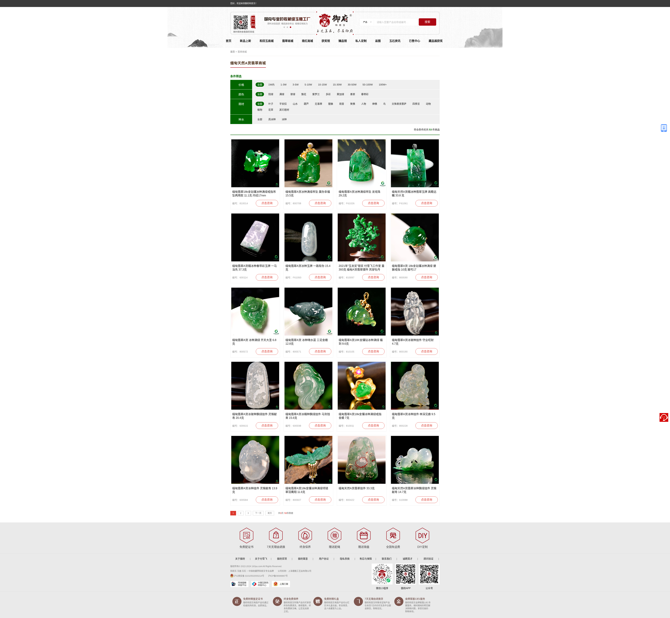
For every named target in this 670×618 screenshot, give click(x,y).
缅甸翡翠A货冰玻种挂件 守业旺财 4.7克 (413, 342)
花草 (270, 109)
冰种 (284, 119)
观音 (341, 103)
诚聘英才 (407, 558)
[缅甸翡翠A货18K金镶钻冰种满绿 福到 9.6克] (362, 312)
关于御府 (240, 558)
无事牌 (318, 103)
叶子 (270, 103)
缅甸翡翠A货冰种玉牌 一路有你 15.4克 (307, 267)
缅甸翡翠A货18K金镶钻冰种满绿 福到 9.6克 (361, 342)
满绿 (281, 94)
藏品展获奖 (436, 40)
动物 (428, 103)
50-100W (368, 84)
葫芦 (306, 103)
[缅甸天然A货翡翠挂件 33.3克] (362, 460)
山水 (295, 103)
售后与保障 (366, 558)
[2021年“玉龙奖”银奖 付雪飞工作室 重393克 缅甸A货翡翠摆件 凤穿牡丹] (362, 237)
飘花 (303, 94)
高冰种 (272, 119)
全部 (259, 84)
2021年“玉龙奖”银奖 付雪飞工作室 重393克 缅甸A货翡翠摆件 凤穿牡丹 (361, 267)
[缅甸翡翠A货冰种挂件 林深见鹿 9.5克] (415, 386)
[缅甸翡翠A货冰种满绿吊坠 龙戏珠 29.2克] (362, 163)
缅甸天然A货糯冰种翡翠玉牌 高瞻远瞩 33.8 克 (414, 193)
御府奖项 (282, 558)
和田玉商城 (267, 40)
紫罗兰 (316, 94)
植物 (259, 109)
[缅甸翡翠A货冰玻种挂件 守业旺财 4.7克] (415, 312)
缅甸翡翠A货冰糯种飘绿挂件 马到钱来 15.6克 (307, 416)
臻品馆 (342, 40)
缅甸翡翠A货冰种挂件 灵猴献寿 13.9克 (254, 490)
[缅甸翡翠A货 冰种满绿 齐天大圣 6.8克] (255, 312)
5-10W (308, 84)
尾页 (270, 513)
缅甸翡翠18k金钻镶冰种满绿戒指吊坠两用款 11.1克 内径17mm (254, 193)
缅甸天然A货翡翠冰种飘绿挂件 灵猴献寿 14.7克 (414, 490)
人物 (363, 103)
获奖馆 (326, 40)
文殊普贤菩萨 (399, 103)
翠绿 (292, 94)
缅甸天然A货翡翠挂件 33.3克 (357, 488)
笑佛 (352, 103)
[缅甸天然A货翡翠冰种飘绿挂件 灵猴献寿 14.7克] (415, 460)
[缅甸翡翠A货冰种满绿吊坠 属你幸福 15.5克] (308, 163)
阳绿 (270, 94)
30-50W (352, 84)
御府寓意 (303, 558)
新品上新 (245, 40)
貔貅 (330, 103)
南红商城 (307, 40)
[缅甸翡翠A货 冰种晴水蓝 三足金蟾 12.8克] (308, 312)
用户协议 (324, 558)
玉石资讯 (394, 40)
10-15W (322, 84)
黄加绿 (340, 94)
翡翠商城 (287, 40)
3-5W (296, 84)
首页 (228, 40)
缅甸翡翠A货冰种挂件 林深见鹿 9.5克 (413, 416)
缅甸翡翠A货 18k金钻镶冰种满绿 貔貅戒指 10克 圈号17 (414, 267)
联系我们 (387, 558)
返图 (378, 40)
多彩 (328, 94)
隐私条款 (345, 558)
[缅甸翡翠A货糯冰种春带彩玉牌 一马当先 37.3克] (255, 237)
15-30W (337, 84)
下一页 (258, 513)
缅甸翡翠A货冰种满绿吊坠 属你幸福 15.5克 (307, 193)
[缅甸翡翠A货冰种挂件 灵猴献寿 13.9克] (255, 460)
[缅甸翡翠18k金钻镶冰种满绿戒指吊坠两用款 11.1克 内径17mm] (255, 163)
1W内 (271, 84)
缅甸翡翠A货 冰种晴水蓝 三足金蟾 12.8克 (306, 342)
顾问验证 (428, 558)
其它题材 (284, 109)
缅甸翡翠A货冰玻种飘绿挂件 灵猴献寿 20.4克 (254, 416)
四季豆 (416, 103)
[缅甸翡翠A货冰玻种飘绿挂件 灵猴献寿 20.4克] (255, 386)
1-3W (283, 84)
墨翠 (352, 94)
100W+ (383, 84)
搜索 (427, 21)
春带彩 (364, 94)
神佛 (374, 103)
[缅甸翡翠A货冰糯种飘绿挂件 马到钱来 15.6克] (308, 386)
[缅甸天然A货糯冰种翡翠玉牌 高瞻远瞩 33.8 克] (415, 163)
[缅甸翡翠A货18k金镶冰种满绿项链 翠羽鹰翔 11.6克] (308, 460)
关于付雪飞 (261, 558)
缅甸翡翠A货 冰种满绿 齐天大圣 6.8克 (254, 342)
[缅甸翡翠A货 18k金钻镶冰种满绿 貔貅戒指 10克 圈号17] (415, 237)
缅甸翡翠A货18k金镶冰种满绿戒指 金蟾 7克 (360, 416)
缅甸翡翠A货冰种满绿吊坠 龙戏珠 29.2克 (359, 193)
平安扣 (283, 103)
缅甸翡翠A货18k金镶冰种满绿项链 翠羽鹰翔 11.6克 (306, 490)
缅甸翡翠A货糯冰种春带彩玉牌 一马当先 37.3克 (254, 267)
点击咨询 (267, 203)
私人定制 (361, 40)
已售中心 (414, 40)
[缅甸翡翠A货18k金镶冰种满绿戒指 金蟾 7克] (362, 386)
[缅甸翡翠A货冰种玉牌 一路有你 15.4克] (308, 237)
